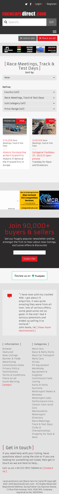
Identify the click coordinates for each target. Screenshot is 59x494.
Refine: (6, 87)
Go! (51, 22)
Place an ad (48, 38)
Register (52, 3)
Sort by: (29, 72)
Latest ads (28, 38)
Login (38, 3)
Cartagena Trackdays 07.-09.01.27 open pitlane (43, 155)
